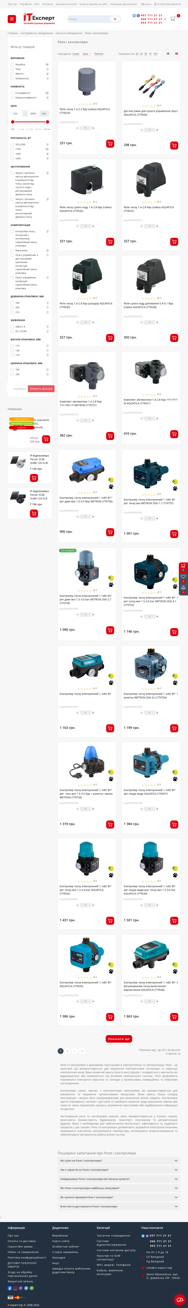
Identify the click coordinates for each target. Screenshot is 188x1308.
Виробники (60, 1235)
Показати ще (119, 1039)
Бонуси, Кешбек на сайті (93, 4)
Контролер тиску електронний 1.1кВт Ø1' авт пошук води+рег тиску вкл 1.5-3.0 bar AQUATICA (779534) (150, 889)
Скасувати (19, 388)
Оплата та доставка (22, 1241)
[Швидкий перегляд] (112, 78)
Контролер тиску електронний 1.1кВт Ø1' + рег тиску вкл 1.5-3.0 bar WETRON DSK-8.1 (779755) (151, 601)
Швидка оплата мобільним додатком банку (71, 1270)
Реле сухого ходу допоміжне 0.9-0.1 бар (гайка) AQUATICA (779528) (148, 305)
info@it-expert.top (159, 1268)
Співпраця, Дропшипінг (123, 4)
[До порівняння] (111, 72)
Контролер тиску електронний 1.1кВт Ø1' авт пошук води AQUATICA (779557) (150, 791)
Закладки (58, 1257)
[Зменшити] (77, 128)
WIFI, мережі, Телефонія (114, 1265)
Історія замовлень (65, 1252)
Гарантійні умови (20, 1246)
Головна (13, 33)
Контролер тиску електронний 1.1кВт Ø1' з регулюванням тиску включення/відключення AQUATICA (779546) (151, 986)
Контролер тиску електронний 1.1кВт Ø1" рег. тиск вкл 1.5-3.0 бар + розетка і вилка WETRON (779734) (86, 793)
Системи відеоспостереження (111, 1242)
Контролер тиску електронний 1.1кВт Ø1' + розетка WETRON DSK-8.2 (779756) (151, 695)
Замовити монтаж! (66, 4)
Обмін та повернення (23, 1252)
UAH (147, 4)
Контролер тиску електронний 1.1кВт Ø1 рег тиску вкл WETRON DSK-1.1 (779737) (149, 501)
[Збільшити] (93, 128)
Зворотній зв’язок (20, 1281)
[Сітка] (176, 53)
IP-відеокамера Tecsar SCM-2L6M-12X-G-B (39, 494)
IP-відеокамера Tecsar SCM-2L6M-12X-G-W (39, 459)
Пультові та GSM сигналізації (108, 1257)
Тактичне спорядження (113, 1235)
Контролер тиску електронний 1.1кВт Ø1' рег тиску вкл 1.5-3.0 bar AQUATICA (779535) (86, 889)
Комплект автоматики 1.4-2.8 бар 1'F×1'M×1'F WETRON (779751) (81, 403)
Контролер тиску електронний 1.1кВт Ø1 (85, 694)
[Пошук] (115, 18)
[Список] (168, 53)
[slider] (12, 122)
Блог (37, 4)
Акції (55, 1263)
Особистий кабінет (167, 4)
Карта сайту (61, 1241)
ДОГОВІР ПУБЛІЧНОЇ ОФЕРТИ (22, 1264)
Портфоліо (26, 4)
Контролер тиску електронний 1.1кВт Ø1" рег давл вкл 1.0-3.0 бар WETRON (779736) (86, 499)
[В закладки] (112, 65)
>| (82, 1051)
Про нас (12, 4)
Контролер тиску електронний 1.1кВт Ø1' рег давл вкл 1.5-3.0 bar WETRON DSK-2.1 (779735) (86, 599)
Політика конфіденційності (27, 1257)
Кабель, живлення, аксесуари (110, 1272)
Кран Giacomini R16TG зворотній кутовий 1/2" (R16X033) (39, 427)
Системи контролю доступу (116, 1250)
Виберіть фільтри (41, 388)
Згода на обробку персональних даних (22, 1274)
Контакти (47, 4)
